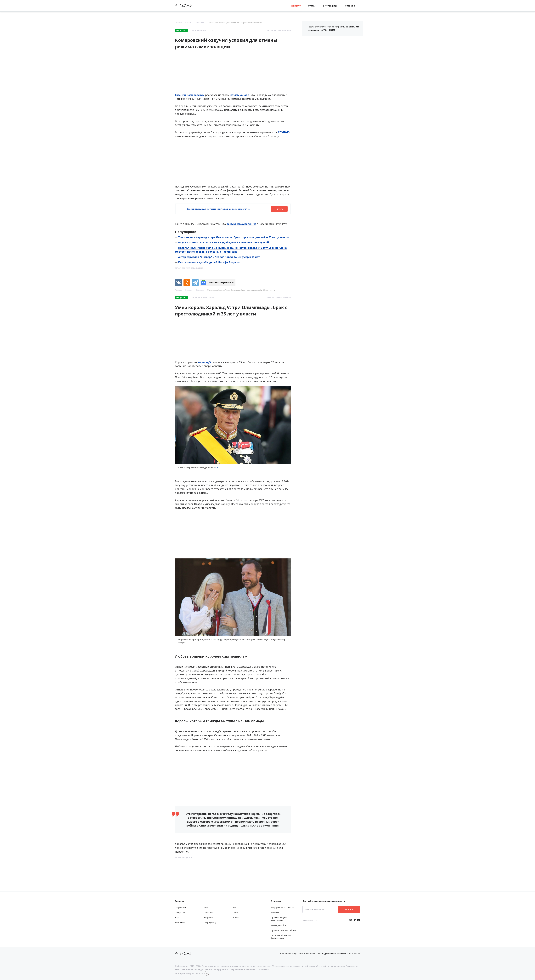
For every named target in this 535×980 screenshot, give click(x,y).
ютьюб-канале (239, 95)
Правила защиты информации (279, 919)
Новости (296, 5)
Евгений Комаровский (190, 95)
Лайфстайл (209, 912)
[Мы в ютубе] (358, 920)
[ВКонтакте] (178, 282)
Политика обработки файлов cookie (281, 936)
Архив (236, 917)
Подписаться (349, 909)
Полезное (349, 5)
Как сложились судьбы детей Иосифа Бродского (210, 262)
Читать (279, 209)
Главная (178, 23)
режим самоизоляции (241, 224)
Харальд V (204, 362)
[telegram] (195, 282)
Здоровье (208, 917)
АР (216, 467)
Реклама (275, 912)
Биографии (330, 5)
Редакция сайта (278, 925)
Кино (235, 912)
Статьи (312, 5)
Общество (200, 23)
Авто (206, 907)
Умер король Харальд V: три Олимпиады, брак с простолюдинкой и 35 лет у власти (233, 237)
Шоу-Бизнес (181, 907)
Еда (234, 907)
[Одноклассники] (186, 282)
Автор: (189, 268)
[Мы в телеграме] (354, 920)
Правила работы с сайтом (283, 930)
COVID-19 (284, 132)
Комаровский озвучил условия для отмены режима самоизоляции (234, 23)
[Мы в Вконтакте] (350, 920)
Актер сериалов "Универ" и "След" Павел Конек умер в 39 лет (219, 257)
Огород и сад (210, 922)
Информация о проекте (282, 907)
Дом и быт (180, 922)
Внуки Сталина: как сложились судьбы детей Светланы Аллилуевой (223, 242)
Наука (178, 917)
